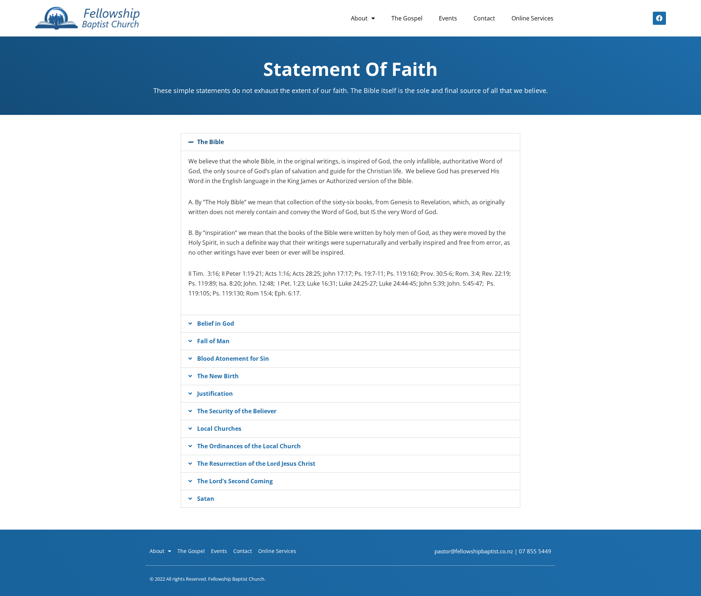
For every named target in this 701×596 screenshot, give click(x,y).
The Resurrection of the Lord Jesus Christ (256, 464)
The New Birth (218, 376)
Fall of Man (213, 341)
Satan (205, 499)
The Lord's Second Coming (235, 481)
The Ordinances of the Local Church (249, 446)
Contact (484, 18)
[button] (350, 142)
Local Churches (219, 429)
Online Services (532, 18)
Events (448, 18)
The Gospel (406, 18)
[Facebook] (659, 18)
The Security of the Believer (236, 411)
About (359, 18)
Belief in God (215, 324)
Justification (215, 394)
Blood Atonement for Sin (233, 359)
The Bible (210, 142)
